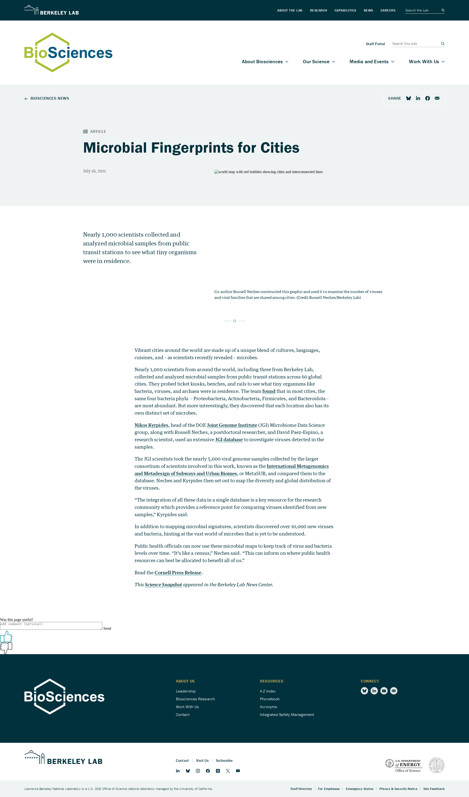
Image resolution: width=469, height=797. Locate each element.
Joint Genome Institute (232, 425)
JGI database (229, 439)
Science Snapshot (163, 584)
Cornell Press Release (178, 572)
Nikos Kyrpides (151, 425)
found (269, 391)
